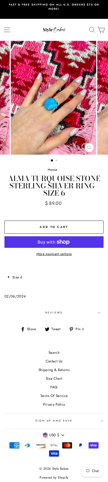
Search (54, 352)
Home (52, 169)
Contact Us (54, 361)
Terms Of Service (54, 395)
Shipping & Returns (54, 369)
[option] (54, 7)
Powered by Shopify (54, 477)
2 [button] (57, 161)
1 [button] (52, 160)
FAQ (53, 387)
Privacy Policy (54, 404)
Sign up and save (54, 421)
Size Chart (54, 378)
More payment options (54, 253)
